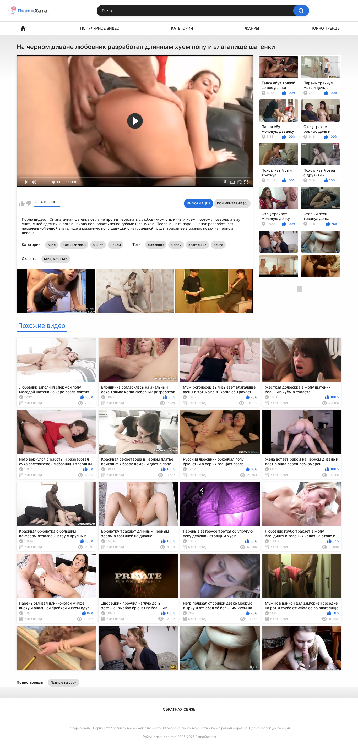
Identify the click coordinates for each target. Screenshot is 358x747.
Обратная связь (179, 709)
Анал (52, 245)
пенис (218, 245)
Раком (115, 245)
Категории (182, 28)
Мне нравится (22, 203)
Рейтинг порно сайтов (159, 737)
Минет (98, 245)
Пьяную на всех (64, 682)
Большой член (74, 245)
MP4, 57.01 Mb (55, 259)
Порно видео (23, 28)
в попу (176, 245)
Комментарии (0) (232, 203)
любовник (156, 245)
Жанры (252, 28)
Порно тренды (325, 28)
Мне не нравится (28, 203)
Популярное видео (100, 28)
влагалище (197, 245)
